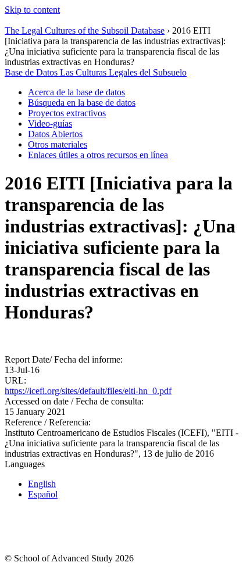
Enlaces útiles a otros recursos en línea (98, 155)
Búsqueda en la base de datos (81, 103)
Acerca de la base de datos (76, 92)
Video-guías (50, 123)
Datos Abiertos (55, 134)
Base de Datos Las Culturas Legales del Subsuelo (96, 72)
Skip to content (32, 10)
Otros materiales (57, 144)
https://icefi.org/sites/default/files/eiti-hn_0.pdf (88, 391)
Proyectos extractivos (67, 113)
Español (43, 494)
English (42, 484)
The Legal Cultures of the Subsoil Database (85, 30)
